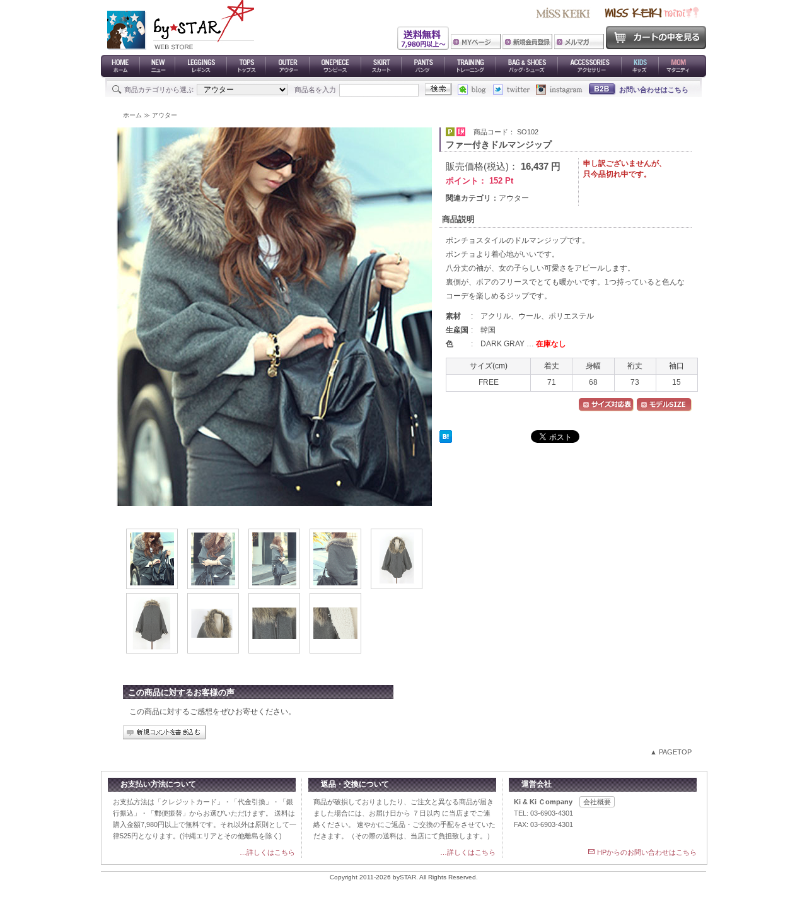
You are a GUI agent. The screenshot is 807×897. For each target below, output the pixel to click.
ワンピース (335, 66)
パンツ (423, 66)
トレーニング (470, 66)
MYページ (476, 41)
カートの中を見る (656, 37)
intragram (559, 90)
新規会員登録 (527, 41)
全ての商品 (157, 66)
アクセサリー (590, 66)
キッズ (640, 66)
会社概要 (597, 802)
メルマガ (579, 41)
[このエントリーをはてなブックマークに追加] (445, 440)
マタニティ (682, 66)
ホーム (132, 115)
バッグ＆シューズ (527, 66)
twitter (514, 90)
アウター (288, 66)
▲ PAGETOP (671, 752)
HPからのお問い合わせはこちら (647, 852)
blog (475, 90)
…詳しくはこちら (267, 852)
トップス (246, 66)
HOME (120, 66)
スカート (381, 66)
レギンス (201, 66)
